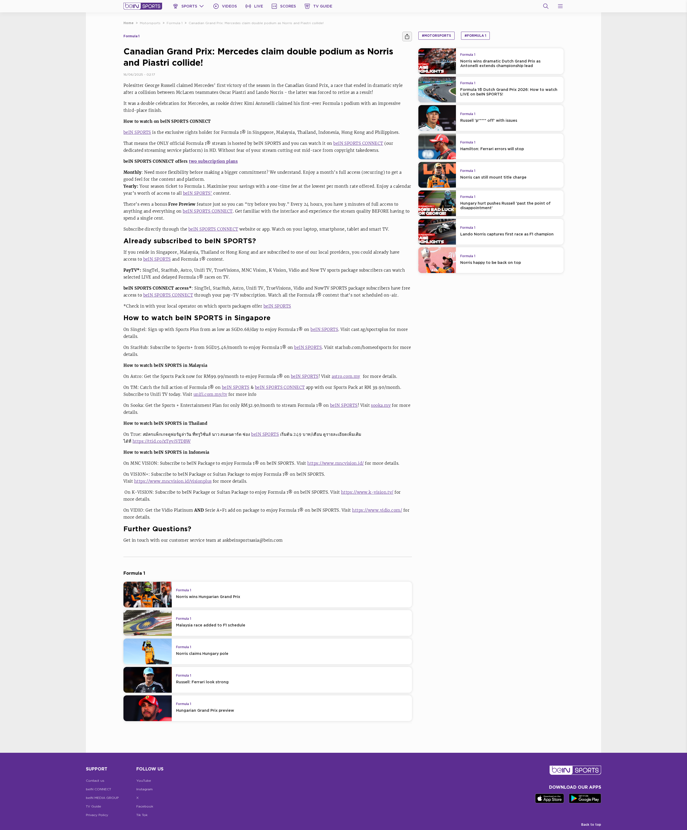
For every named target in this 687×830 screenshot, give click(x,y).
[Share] (407, 36)
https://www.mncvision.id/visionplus (173, 481)
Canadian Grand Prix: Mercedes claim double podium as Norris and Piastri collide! (256, 23)
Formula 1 (174, 23)
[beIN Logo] (142, 6)
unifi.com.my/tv (210, 394)
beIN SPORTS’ (197, 193)
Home (128, 23)
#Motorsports (436, 35)
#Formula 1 (475, 35)
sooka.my (381, 405)
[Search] (546, 6)
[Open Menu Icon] (560, 6)
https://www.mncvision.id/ (335, 463)
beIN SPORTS (137, 132)
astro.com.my (346, 376)
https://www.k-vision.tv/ (367, 492)
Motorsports (150, 23)
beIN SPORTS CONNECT (358, 143)
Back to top (591, 824)
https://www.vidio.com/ (377, 510)
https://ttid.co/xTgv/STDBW (162, 441)
